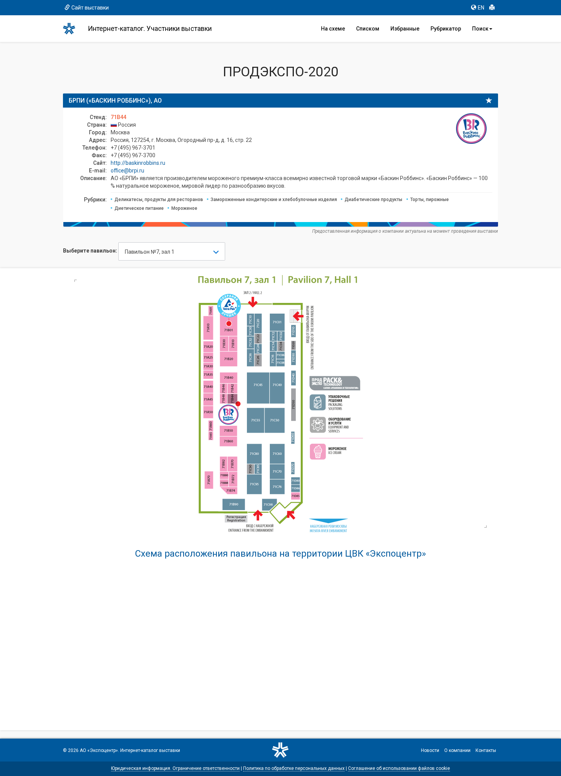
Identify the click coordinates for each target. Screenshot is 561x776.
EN (481, 8)
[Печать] (492, 8)
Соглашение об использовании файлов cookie (399, 768)
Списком (367, 29)
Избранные (404, 29)
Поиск (480, 29)
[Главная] (72, 28)
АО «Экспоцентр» (99, 750)
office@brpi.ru (127, 170)
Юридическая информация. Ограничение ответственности (175, 768)
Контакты (486, 750)
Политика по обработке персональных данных (294, 768)
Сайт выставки (90, 8)
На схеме (333, 29)
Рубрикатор (445, 29)
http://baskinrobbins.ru (138, 163)
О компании (457, 750)
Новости (430, 750)
